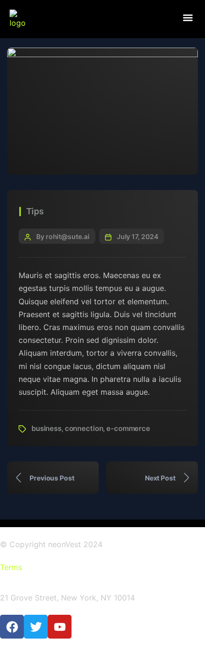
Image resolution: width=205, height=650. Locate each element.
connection (84, 428)
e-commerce (128, 428)
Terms (11, 567)
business (46, 428)
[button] (187, 17)
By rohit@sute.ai (63, 236)
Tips (35, 211)
